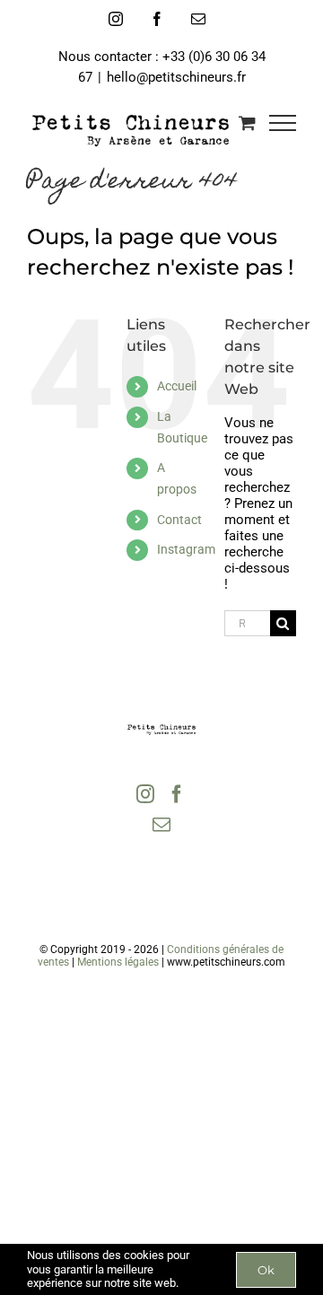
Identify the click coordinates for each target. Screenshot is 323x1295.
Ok (266, 1270)
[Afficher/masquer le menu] (283, 123)
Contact (179, 519)
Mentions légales (118, 962)
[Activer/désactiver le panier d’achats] (247, 122)
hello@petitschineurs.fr (176, 77)
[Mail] (161, 825)
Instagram (186, 549)
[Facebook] (177, 794)
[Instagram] (145, 794)
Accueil (176, 386)
